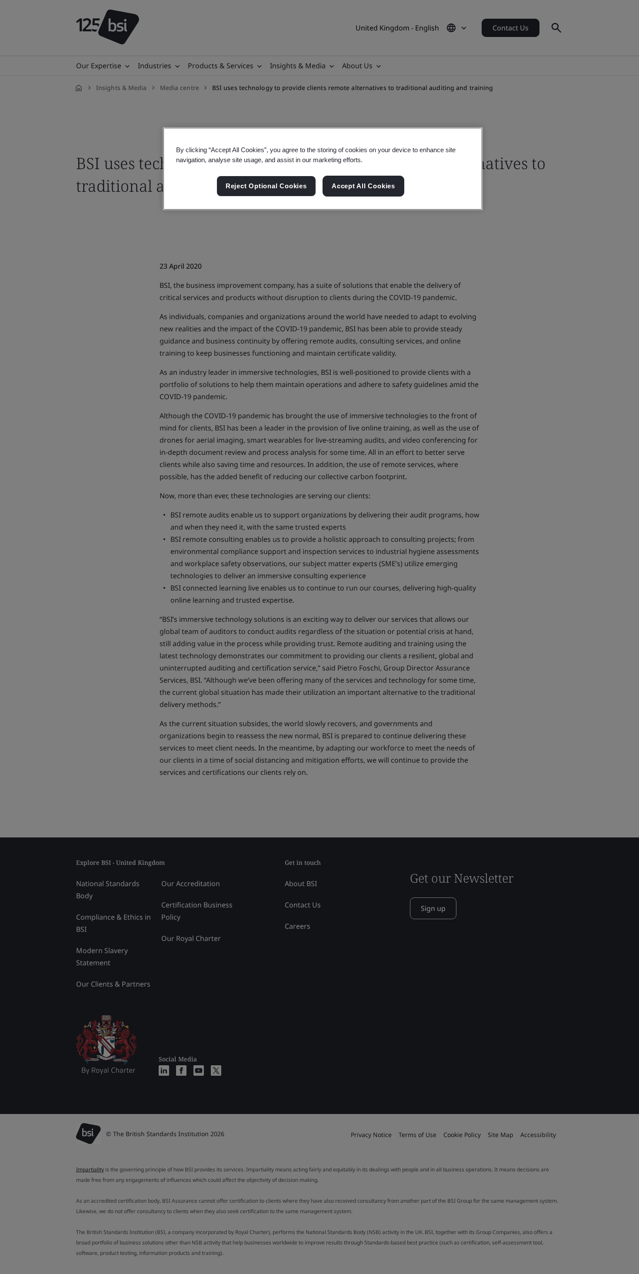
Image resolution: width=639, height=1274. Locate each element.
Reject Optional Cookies (266, 186)
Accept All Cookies (363, 186)
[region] (323, 168)
